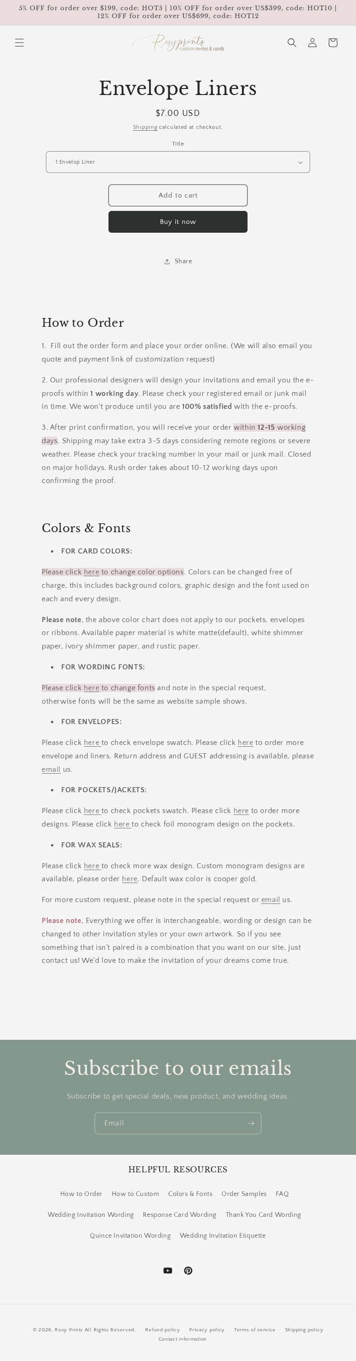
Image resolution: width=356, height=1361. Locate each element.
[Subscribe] (251, 1123)
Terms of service (255, 1330)
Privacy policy (207, 1330)
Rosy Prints (69, 1330)
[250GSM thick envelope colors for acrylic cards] (100, 742)
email (51, 769)
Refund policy (162, 1330)
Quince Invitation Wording (130, 1236)
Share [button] (183, 261)
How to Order (81, 1194)
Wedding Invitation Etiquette (223, 1236)
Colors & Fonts (190, 1194)
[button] (19, 42)
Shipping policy (304, 1330)
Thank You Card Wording (263, 1215)
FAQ (282, 1194)
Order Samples (244, 1194)
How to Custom (135, 1194)
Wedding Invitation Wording (91, 1215)
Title (178, 143)
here (91, 572)
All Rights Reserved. (110, 1330)
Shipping (145, 127)
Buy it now (178, 222)
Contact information (183, 1339)
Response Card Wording (179, 1215)
